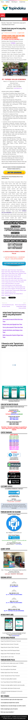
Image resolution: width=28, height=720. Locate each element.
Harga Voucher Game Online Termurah (10, 647)
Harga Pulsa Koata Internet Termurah (9, 644)
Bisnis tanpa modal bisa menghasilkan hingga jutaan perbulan (20, 306)
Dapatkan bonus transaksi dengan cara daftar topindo (13, 705)
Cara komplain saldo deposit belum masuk (10, 688)
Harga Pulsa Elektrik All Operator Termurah (11, 641)
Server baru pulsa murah (11, 280)
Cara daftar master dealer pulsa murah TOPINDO (12, 663)
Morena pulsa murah (10, 285)
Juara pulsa (7, 295)
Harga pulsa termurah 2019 (11, 281)
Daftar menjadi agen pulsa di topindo (9, 708)
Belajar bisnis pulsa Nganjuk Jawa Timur (12, 324)
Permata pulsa (19, 288)
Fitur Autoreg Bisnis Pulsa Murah (8, 669)
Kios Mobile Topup (9, 286)
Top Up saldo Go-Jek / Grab (7, 656)
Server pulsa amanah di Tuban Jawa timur (13, 327)
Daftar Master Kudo (13, 273)
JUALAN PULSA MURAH (17, 258)
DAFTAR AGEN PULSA (11, 257)
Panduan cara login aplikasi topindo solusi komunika (12, 685)
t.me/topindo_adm (14, 495)
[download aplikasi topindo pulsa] (14, 478)
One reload (16, 293)
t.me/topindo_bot (17, 532)
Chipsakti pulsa (8, 292)
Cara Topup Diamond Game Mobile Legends (11, 682)
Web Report (14, 1)
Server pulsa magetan (10, 288)
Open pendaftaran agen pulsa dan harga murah (12, 699)
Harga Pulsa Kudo (15, 271)
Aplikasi (8, 1)
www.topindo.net (18, 88)
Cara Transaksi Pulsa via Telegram (9, 666)
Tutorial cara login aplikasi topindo (9, 678)
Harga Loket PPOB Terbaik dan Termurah (10, 653)
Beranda (3, 22)
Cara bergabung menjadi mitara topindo (10, 702)
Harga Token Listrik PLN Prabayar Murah (10, 650)
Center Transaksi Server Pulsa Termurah (10, 675)
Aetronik (11, 293)
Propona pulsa (16, 290)
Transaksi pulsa (8, 290)
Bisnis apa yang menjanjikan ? (7, 712)
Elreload (7, 293)
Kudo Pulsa (7, 271)
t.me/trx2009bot (14, 458)
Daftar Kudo (4, 270)
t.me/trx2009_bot (14, 459)
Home (2, 1)
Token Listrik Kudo (9, 276)
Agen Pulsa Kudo (12, 270)
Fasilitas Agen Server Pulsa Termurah (9, 672)
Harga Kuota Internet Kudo (11, 275)
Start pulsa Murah (9, 283)
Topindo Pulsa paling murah (19, 718)
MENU (2, 15)
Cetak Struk (22, 1)
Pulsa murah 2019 (9, 278)
